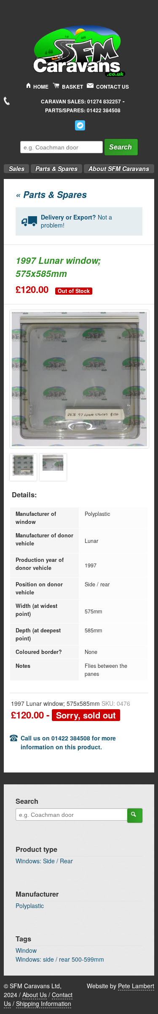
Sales (14, 166)
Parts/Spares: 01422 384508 (83, 110)
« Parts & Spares (51, 194)
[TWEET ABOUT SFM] (80, 125)
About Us (34, 994)
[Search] (134, 815)
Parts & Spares (54, 166)
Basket (72, 86)
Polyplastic (30, 905)
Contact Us (112, 86)
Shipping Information (43, 1003)
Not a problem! (76, 221)
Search (120, 147)
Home (40, 86)
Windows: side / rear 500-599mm (60, 959)
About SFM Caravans (118, 168)
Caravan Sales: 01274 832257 (81, 101)
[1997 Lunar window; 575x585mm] (23, 467)
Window (26, 950)
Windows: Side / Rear (44, 861)
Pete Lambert (136, 985)
